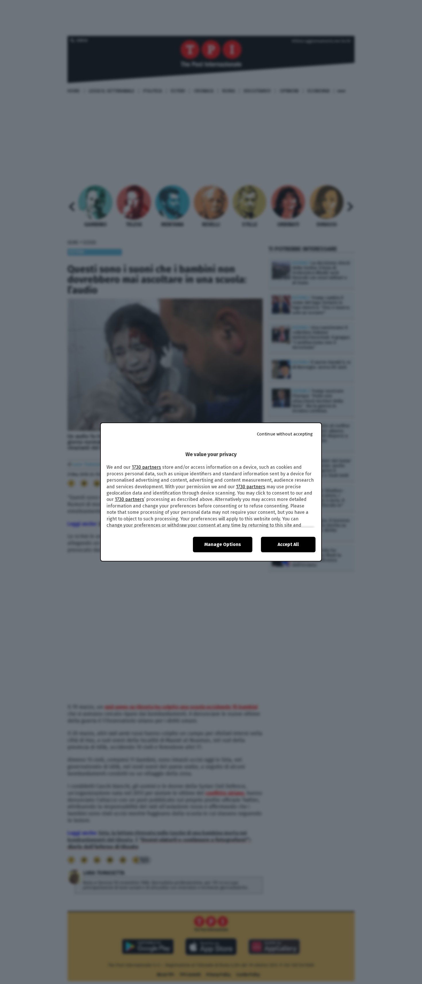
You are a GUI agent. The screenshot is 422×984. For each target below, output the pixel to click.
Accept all (288, 544)
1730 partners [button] (146, 467)
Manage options (222, 544)
